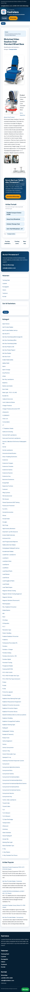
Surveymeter (5, 764)
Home (6, 32)
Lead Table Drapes (7, 587)
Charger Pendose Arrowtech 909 (11, 409)
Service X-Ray (6, 751)
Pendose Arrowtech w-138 (9, 656)
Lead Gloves (5, 577)
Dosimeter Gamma (7, 469)
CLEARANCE (5, 415)
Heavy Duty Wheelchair (13, 219)
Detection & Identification (9, 453)
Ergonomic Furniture (7, 486)
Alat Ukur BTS (6, 333)
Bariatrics (4, 382)
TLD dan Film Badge (7, 819)
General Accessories (7, 512)
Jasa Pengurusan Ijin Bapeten (10, 541)
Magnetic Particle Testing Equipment (12, 594)
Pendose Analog (6, 653)
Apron (4, 366)
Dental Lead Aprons (7, 450)
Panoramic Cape (6, 630)
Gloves (4, 515)
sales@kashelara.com (6, 5)
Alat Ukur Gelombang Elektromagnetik (12, 337)
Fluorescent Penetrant (8, 505)
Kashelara (13, 12)
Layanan (4, 283)
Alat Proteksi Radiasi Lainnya (9, 330)
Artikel (4, 376)
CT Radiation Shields (7, 428)
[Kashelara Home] (3, 11)
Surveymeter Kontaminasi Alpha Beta (12, 780)
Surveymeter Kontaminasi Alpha (10, 777)
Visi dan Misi (5, 839)
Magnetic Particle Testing (9, 590)
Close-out (5, 418)
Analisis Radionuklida (7, 360)
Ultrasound (5, 826)
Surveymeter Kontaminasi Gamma (11, 790)
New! (3, 617)
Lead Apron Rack (6, 561)
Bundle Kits (5, 396)
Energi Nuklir (5, 483)
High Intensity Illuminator (8, 528)
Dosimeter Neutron (7, 473)
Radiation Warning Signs (8, 724)
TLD (3, 809)
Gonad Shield (6, 518)
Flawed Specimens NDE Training (10, 502)
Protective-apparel (7, 692)
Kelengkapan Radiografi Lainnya (10, 548)
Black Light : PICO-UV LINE (9, 392)
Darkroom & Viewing (7, 431)
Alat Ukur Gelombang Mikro (9, 340)
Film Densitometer (7, 496)
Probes (4, 682)
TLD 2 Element (6, 813)
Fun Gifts (4, 509)
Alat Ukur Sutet (6, 356)
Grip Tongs (5, 525)
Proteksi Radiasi (6, 695)
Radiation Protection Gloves (9, 711)
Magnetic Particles (7, 597)
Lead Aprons (5, 564)
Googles (4, 522)
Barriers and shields (7, 386)
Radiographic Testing (8, 731)
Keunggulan (5, 286)
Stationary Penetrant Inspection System (13, 760)
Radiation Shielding (7, 718)
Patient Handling (6, 633)
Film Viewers (5, 499)
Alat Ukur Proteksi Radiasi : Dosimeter (12, 881)
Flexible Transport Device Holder (14, 213)
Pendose (4, 646)
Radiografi (5, 728)
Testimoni (5, 293)
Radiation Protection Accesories (11, 705)
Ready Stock (5, 737)
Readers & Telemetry (8, 734)
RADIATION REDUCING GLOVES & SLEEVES (14, 715)
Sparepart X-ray (6, 757)
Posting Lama (17, 242)
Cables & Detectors (7, 399)
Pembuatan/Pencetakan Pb (9, 643)
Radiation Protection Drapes (10, 708)
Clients (4, 290)
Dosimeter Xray (6, 476)
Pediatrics (5, 639)
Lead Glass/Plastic (7, 571)
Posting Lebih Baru (7, 242)
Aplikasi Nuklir (5, 363)
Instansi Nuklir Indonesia (8, 535)
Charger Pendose (7, 405)
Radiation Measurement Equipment (11, 701)
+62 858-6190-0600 (17, 5)
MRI (3, 613)
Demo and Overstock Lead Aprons (11, 438)
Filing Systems (6, 492)
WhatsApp (25, 5)
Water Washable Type (8, 845)
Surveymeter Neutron (8, 793)
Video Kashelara (6, 832)
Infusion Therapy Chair (13, 224)
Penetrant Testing (7, 662)
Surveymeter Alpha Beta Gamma (11, 767)
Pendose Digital (6, 659)
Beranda (24, 242)
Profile (4, 688)
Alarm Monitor (6, 324)
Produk (4, 685)
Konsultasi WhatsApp (13, 196)
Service (4, 744)
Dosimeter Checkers (7, 466)
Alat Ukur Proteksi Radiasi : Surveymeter (12, 917)
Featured (4, 489)
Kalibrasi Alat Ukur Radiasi (9, 545)
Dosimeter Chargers (7, 463)
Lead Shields (5, 584)
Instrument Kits (6, 538)
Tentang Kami (6, 280)
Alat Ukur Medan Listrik (8, 346)
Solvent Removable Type (9, 754)
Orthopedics (5, 623)
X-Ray (4, 849)
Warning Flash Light (7, 842)
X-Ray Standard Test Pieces (9, 855)
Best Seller (5, 389)
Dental (4, 447)
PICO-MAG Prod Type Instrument (11, 679)
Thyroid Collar (6, 803)
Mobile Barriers (6, 610)
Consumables (6, 422)
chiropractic (5, 412)
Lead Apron (5, 558)
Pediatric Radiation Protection (10, 636)
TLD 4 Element (6, 816)
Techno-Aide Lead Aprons (9, 800)
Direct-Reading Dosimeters (9, 456)
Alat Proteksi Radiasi (7, 327)
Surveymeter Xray (7, 796)
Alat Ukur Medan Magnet (8, 350)
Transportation (13, 49)
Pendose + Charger (7, 649)
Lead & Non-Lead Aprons (9, 554)
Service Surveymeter (8, 747)
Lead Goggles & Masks (8, 581)
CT (3, 425)
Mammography (6, 603)
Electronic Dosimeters (8, 479)
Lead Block (5, 567)
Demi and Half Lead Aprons (9, 435)
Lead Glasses (6, 574)
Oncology (5, 620)
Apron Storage (6, 369)
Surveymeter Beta (7, 770)
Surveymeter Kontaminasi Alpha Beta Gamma (14, 783)
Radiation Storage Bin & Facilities (11, 721)
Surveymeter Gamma (8, 773)
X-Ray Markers (6, 852)
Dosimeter (5, 460)
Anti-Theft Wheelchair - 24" (15, 229)
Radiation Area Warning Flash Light (11, 698)
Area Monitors (6, 373)
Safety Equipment (7, 741)
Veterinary (5, 829)
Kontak (4, 18)
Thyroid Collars (6, 806)
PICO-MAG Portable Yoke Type (10, 675)
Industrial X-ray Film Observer (10, 531)
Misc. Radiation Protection (9, 607)
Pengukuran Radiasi (7, 666)
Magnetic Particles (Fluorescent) (11, 600)
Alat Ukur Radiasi (6, 353)
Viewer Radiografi (7, 835)
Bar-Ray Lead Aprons (8, 379)
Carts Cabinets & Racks (8, 402)
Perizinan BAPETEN (7, 669)
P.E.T (3, 626)
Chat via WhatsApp (8, 265)
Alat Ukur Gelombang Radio (9, 343)
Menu (3, 23)
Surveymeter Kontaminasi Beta (10, 787)
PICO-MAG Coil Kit (7, 672)
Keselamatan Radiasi (7, 551)
